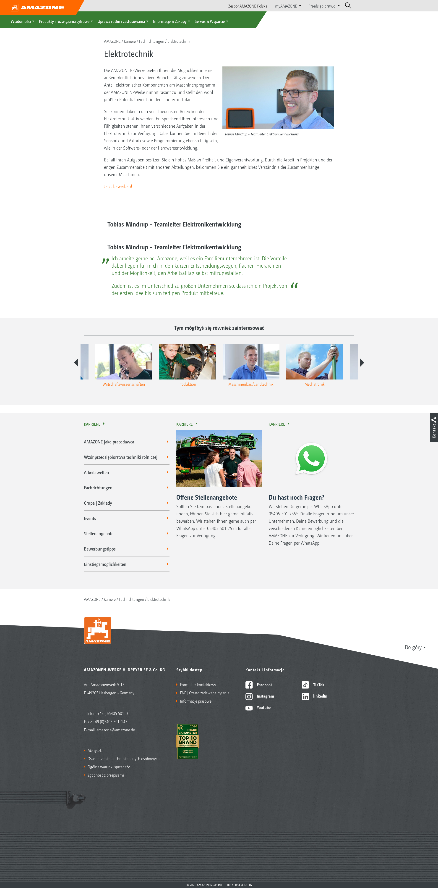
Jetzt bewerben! (118, 186)
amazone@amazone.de (115, 729)
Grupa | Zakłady (98, 503)
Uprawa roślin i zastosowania (121, 21)
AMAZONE (112, 41)
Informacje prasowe (195, 701)
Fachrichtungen (151, 41)
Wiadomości (21, 21)
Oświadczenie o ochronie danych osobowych (124, 758)
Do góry (413, 647)
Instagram (265, 696)
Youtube (263, 707)
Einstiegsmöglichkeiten (105, 564)
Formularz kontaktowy (198, 684)
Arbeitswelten (96, 472)
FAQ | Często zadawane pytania (204, 692)
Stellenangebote (98, 533)
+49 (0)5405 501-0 (112, 713)
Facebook (264, 684)
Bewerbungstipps (100, 548)
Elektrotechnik (178, 41)
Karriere (130, 41)
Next (362, 362)
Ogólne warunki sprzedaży (109, 766)
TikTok (318, 684)
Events (90, 518)
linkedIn (319, 696)
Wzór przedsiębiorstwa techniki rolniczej (120, 457)
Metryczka (96, 750)
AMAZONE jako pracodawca (109, 441)
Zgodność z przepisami (106, 775)
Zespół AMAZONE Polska (247, 6)
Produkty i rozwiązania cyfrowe (64, 21)
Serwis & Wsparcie (210, 21)
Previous (76, 362)
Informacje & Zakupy (170, 21)
